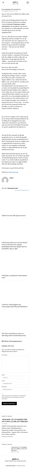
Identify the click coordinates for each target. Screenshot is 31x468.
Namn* (3, 374)
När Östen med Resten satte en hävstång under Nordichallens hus (14, 334)
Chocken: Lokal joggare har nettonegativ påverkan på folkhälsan (14, 305)
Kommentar (4, 355)
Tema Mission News (10, 465)
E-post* (3, 380)
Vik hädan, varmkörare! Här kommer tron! (14, 276)
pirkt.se (15, 2)
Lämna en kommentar (8, 436)
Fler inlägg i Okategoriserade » (22, 190)
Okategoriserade (13, 172)
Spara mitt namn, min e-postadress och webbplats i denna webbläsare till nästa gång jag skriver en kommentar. (14, 397)
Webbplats (4, 386)
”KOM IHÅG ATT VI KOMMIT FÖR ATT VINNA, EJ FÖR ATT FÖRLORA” (15, 420)
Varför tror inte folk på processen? (14, 215)
